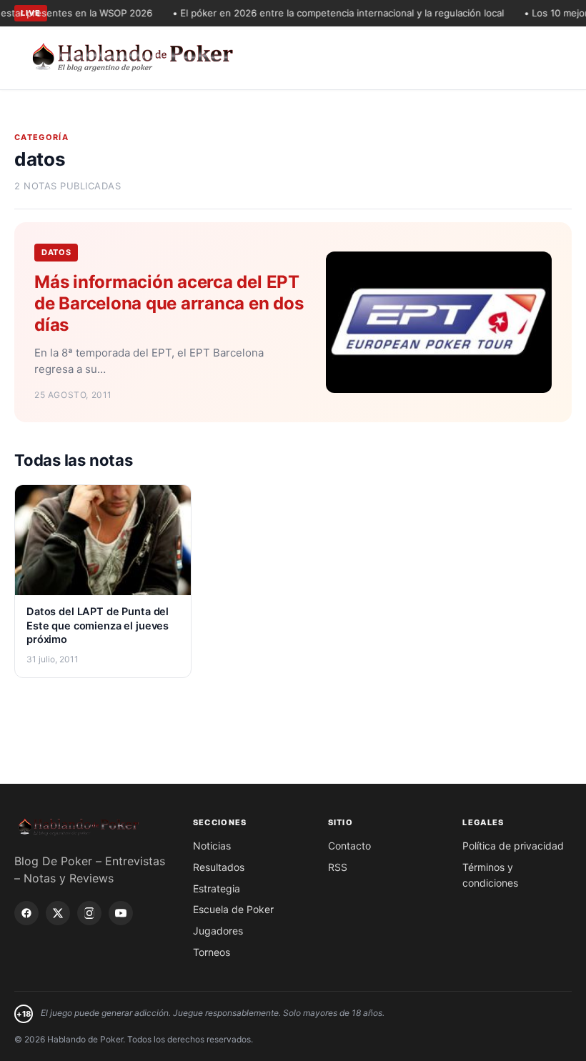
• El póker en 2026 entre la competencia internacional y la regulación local (329, 13)
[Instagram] (89, 913)
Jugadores (218, 931)
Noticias (212, 846)
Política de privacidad (513, 846)
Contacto (349, 846)
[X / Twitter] (58, 913)
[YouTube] (121, 913)
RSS (337, 867)
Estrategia (216, 888)
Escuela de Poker (233, 909)
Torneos (211, 952)
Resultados (218, 867)
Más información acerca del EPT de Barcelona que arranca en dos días (169, 303)
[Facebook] (26, 913)
